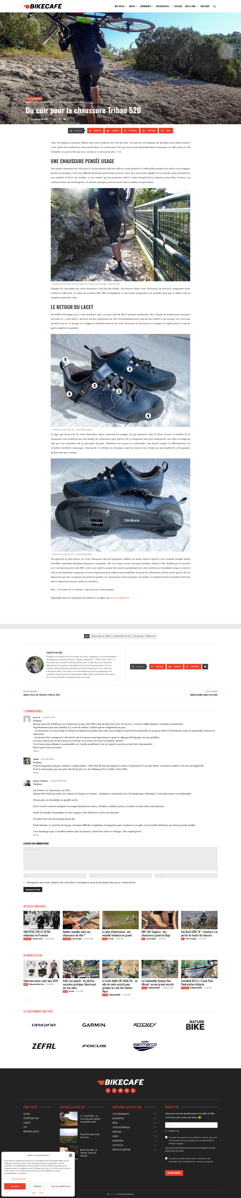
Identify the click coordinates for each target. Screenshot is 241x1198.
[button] (70, 1155)
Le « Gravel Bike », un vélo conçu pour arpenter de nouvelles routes (90, 1118)
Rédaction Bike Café (36, 984)
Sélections (26, 984)
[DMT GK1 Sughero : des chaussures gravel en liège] (160, 920)
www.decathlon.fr (119, 597)
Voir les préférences (60, 1186)
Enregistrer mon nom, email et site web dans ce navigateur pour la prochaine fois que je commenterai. (81, 882)
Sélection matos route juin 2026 (40, 980)
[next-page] (29, 945)
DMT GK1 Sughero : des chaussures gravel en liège (156, 933)
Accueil (28, 102)
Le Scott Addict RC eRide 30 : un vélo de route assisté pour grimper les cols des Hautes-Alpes (120, 985)
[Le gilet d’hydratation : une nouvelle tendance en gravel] (120, 920)
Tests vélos (105, 995)
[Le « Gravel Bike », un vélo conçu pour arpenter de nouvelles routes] (69, 1119)
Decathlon (138, 636)
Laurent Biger (77, 939)
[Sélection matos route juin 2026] (41, 969)
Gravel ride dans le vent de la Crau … (90, 1136)
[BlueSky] (133, 1090)
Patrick (111, 939)
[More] (205, 666)
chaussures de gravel (101, 636)
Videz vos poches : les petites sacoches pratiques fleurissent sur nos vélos (79, 984)
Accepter (15, 1186)
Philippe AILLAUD (41, 119)
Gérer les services (18, 1179)
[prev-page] (25, 945)
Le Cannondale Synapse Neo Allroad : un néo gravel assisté (158, 982)
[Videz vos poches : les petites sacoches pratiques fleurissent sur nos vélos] (81, 969)
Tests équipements (34, 98)
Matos (35, 102)
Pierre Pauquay (191, 939)
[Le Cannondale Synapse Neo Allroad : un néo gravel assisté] (160, 969)
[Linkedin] (126, 1090)
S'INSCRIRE (174, 1173)
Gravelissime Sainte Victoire (204, 694)
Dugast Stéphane (40, 781)
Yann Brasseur (37, 939)
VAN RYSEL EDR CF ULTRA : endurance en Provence (37, 933)
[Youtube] (120, 1090)
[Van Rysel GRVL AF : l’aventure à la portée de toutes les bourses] (199, 920)
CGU (33, 1193)
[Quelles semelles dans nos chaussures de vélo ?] (81, 920)
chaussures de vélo (122, 636)
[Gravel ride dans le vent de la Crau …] (69, 1136)
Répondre (36, 751)
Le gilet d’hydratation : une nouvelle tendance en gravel (117, 933)
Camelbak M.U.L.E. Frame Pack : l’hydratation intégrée (197, 982)
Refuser (37, 1186)
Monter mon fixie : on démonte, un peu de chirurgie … (88, 1152)
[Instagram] (114, 1090)
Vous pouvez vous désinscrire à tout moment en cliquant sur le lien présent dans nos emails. (190, 1149)
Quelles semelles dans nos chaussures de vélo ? (77, 933)
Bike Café (112, 1194)
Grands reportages (27, 939)
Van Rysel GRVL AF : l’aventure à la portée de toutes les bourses (199, 933)
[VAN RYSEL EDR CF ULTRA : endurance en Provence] (41, 920)
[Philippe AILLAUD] (28, 119)
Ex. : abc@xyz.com (172, 1131)
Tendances (105, 939)
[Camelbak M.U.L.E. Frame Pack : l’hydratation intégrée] (199, 969)
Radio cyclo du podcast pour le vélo (41, 694)
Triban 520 (150, 636)
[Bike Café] (42, 6)
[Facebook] (108, 1090)
